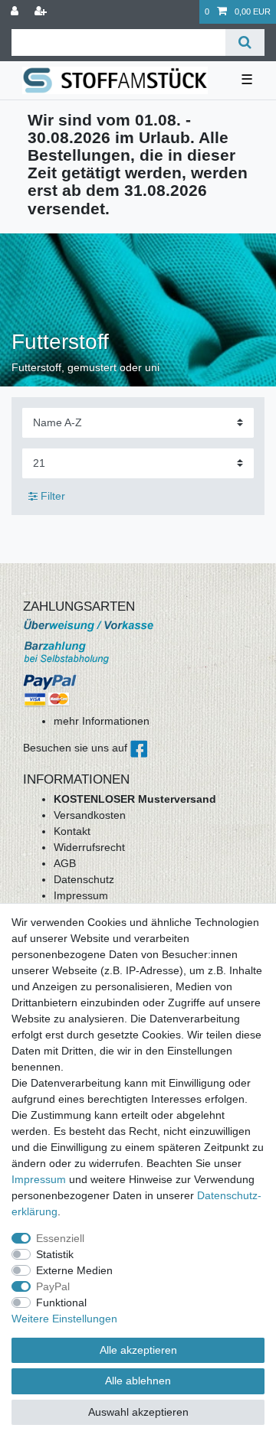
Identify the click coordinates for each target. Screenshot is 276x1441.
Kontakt (72, 831)
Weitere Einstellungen (64, 1318)
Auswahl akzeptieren (138, 1412)
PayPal (53, 1286)
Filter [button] (53, 496)
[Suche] (244, 42)
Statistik (55, 1254)
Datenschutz (84, 879)
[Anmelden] (16, 12)
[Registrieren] (42, 12)
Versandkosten (90, 815)
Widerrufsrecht (89, 847)
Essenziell (60, 1238)
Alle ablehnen (138, 1380)
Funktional (61, 1302)
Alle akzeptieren (138, 1350)
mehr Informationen (102, 721)
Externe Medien (74, 1270)
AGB (65, 863)
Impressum (81, 895)
